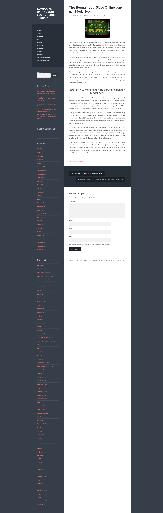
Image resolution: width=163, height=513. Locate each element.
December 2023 (41, 242)
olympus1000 (41, 323)
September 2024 (41, 213)
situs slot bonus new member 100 (46, 341)
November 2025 (41, 174)
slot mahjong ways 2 (42, 398)
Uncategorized (41, 434)
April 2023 (40, 250)
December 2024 (41, 203)
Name (71, 220)
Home (39, 30)
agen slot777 (40, 265)
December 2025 (41, 170)
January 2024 (41, 239)
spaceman (40, 420)
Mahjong (40, 54)
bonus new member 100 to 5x (45, 279)
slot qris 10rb (40, 409)
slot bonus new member (43, 362)
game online (79, 103)
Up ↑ (124, 260)
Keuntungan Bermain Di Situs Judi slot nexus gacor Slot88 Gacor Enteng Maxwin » (101, 179)
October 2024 (41, 210)
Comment (72, 201)
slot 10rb (39, 352)
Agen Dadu (104, 45)
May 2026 (40, 156)
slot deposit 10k (41, 380)
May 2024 (40, 228)
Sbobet (39, 51)
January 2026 (41, 167)
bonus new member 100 (43, 272)
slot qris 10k (40, 406)
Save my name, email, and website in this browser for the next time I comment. (90, 244)
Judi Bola (40, 36)
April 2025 (40, 199)
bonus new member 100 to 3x (45, 276)
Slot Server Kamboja (43, 58)
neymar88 (40, 319)
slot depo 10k (41, 370)
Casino (39, 33)
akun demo (40, 455)
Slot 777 (39, 355)
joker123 (40, 45)
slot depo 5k (40, 377)
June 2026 (40, 152)
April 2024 (40, 232)
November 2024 (41, 206)
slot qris (39, 402)
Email (71, 228)
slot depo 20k (41, 373)
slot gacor (40, 388)
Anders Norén (116, 260)
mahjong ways (41, 312)
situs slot (39, 462)
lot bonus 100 (41, 301)
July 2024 (40, 221)
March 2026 (40, 163)
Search (39, 72)
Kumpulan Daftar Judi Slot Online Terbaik (46, 13)
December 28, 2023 (75, 15)
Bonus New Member (42, 269)
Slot (38, 39)
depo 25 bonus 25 (42, 490)
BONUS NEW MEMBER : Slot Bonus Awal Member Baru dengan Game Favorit (47, 116)
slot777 (39, 416)
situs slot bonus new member (45, 337)
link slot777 (40, 294)
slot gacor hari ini (42, 391)
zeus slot (39, 438)
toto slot (39, 431)
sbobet (39, 326)
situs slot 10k (41, 330)
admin (86, 15)
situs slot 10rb (41, 334)
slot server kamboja (42, 413)
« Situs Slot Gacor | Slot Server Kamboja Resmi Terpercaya (87, 173)
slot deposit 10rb (42, 384)
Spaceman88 (40, 427)
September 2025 (41, 181)
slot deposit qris (41, 476)
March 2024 (40, 235)
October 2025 (41, 177)
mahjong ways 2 (41, 316)
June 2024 (40, 224)
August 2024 (40, 217)
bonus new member (42, 466)
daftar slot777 (41, 287)
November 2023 (41, 246)
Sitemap (39, 42)
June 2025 (40, 192)
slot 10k (39, 348)
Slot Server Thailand (43, 61)
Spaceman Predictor (42, 424)
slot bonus (40, 359)
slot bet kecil (40, 469)
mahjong (39, 305)
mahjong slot (40, 308)
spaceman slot (41, 504)
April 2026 (40, 159)
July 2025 (40, 188)
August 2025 (40, 185)
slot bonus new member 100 (45, 366)
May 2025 (40, 195)
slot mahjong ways (42, 395)
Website (71, 236)
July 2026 (40, 149)
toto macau (40, 473)
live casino (40, 298)
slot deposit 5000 (42, 501)
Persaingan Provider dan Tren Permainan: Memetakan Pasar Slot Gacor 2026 (46, 98)
